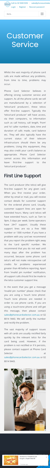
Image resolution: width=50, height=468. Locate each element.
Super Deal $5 (30, 458)
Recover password (36, 7)
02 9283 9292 (22, 3)
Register (22, 7)
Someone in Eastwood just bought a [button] (28, 457)
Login (13, 7)
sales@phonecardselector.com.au (22, 314)
